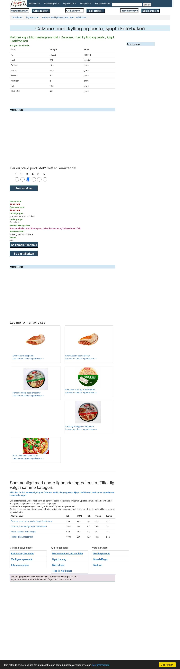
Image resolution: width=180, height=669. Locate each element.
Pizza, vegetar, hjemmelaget (23, 531)
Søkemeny (34, 3)
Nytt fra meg (59, 559)
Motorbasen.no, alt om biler (67, 553)
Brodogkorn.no (101, 553)
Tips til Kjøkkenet (62, 570)
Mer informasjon (100, 664)
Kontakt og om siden (22, 553)
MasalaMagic (100, 559)
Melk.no (97, 565)
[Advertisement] (62, 132)
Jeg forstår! (167, 664)
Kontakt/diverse (102, 3)
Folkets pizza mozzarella (22, 536)
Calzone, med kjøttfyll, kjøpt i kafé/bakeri (29, 526)
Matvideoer (58, 565)
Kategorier (84, 3)
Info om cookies (20, 565)
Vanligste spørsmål (21, 559)
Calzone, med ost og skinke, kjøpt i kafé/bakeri (31, 521)
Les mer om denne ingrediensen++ (28, 358)
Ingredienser (68, 3)
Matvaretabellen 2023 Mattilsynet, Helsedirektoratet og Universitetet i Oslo (45, 228)
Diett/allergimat (51, 3)
